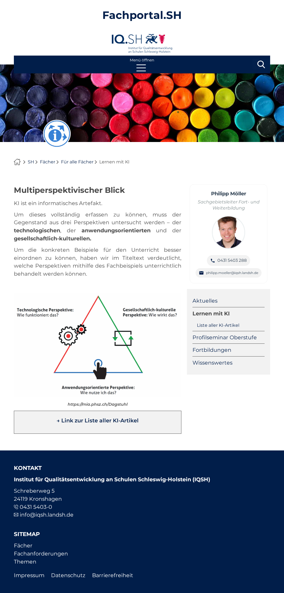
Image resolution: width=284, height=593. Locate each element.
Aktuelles (204, 300)
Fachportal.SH (142, 15)
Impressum (29, 575)
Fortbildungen (211, 350)
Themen (25, 561)
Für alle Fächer (77, 162)
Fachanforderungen (41, 553)
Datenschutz (68, 575)
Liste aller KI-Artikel (218, 325)
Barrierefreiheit (112, 575)
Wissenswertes (212, 362)
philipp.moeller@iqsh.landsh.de (232, 273)
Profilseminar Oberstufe (224, 337)
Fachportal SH (18, 162)
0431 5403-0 (36, 507)
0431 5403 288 (232, 260)
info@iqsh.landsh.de (46, 514)
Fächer (47, 162)
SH (31, 162)
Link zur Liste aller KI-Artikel (100, 420)
